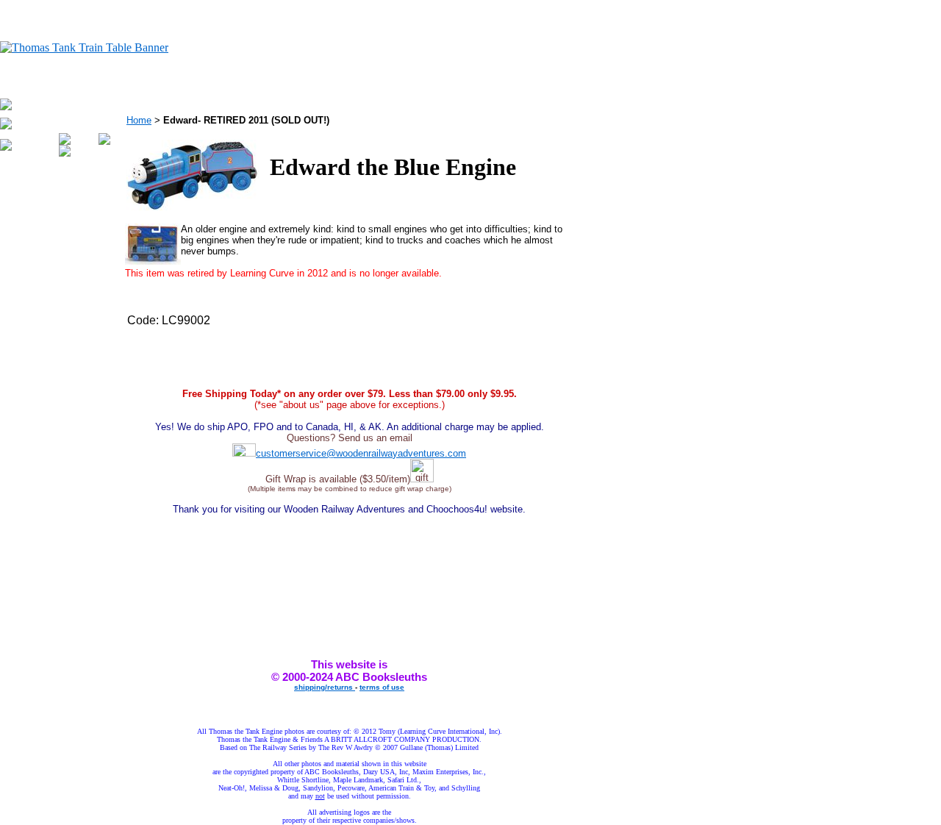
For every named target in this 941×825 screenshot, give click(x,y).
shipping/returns (324, 687)
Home (138, 120)
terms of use (381, 687)
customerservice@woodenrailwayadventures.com (361, 453)
